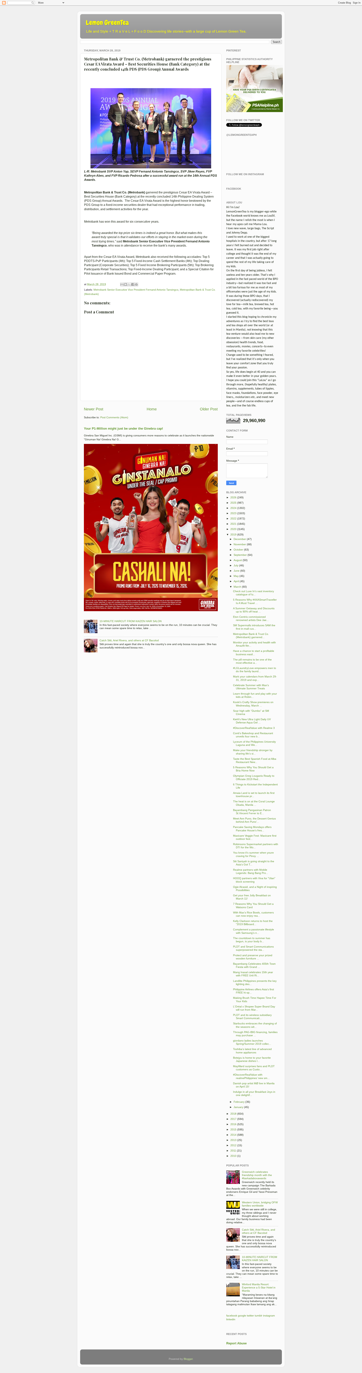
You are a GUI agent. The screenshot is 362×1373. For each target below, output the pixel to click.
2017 (233, 1118)
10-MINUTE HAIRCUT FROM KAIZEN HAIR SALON (131, 621)
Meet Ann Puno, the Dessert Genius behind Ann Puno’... (254, 820)
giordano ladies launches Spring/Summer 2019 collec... (252, 1042)
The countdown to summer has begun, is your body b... (251, 940)
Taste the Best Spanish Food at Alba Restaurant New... (254, 760)
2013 (233, 1140)
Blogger (188, 1358)
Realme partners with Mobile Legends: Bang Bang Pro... (250, 871)
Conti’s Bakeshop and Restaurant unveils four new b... (253, 735)
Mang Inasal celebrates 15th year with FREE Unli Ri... (253, 974)
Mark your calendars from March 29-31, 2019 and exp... (255, 678)
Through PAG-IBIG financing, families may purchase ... (255, 1034)
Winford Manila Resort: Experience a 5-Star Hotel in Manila (258, 1287)
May (236, 575)
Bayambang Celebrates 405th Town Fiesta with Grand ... (254, 965)
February (239, 1101)
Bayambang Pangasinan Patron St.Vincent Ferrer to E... (252, 812)
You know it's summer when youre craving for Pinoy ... (253, 854)
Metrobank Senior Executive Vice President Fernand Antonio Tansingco (136, 289)
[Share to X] (129, 284)
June (236, 570)
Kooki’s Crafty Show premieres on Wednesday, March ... (253, 704)
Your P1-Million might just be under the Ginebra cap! (123, 428)
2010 (233, 1155)
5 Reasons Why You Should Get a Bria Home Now (253, 769)
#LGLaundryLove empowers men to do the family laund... (254, 670)
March (237, 586)
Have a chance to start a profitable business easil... (253, 652)
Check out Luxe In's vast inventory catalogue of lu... (253, 593)
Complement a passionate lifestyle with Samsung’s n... (253, 931)
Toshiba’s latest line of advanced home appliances (252, 1051)
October (238, 549)
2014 (233, 1134)
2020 (233, 529)
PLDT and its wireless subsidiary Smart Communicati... (252, 1016)
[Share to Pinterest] (136, 284)
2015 (233, 1129)
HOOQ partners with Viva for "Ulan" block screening (254, 880)
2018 (233, 1113)
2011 (233, 1150)
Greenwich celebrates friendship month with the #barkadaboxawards (257, 1175)
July (236, 565)
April (236, 581)
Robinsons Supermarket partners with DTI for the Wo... (255, 846)
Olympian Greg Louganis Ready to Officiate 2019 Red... (253, 777)
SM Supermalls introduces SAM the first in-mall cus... (254, 627)
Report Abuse (236, 1343)
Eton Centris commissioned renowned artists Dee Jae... (251, 618)
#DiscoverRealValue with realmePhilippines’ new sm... (251, 1076)
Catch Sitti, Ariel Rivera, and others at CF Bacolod (129, 640)
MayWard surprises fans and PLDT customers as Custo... (254, 1068)
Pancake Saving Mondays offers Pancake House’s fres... (252, 828)
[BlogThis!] (125, 284)
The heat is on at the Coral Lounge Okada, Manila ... (254, 803)
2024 (233, 507)
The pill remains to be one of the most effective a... (252, 661)
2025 (233, 502)
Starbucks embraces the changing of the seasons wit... (255, 1025)
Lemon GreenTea (107, 22)
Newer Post (93, 409)
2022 (233, 518)
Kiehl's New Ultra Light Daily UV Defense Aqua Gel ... (252, 721)
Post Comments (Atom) (114, 417)
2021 (233, 523)
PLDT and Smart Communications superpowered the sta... (253, 948)
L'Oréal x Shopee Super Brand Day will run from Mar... (254, 1008)
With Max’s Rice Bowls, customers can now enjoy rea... (253, 914)
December (240, 539)
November (240, 544)
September (240, 554)
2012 (233, 1145)
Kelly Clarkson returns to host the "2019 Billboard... (253, 922)
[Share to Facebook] (133, 284)
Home (152, 409)
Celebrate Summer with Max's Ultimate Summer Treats (251, 687)
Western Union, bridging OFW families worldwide (260, 1204)
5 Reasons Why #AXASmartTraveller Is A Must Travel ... (255, 601)
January (238, 1107)
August (238, 560)
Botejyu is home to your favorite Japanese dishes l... (252, 1059)
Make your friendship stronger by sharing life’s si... (252, 752)
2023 (233, 513)
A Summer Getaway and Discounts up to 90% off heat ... (254, 610)
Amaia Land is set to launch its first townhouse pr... (254, 794)
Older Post (209, 409)
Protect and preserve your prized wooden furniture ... (252, 957)
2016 (233, 1124)
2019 (233, 534)
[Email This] (122, 284)
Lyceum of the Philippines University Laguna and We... (254, 743)
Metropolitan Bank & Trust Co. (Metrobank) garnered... (251, 635)
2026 (233, 497)
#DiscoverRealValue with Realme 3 (254, 727)
